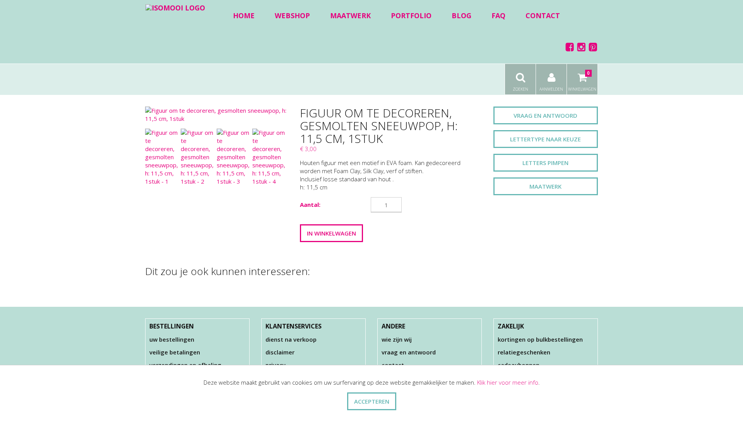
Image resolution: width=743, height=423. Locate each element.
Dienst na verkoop (291, 339)
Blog (461, 15)
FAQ (498, 15)
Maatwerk (350, 15)
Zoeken (520, 89)
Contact (543, 15)
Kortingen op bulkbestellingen (540, 339)
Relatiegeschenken (524, 352)
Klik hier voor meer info (507, 382)
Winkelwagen (582, 81)
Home (244, 15)
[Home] (175, 7)
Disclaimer (279, 352)
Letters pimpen (545, 163)
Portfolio (411, 15)
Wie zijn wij (397, 339)
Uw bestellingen (171, 339)
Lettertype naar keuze (545, 139)
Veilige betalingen (174, 352)
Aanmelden (551, 89)
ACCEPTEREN (371, 401)
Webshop (292, 15)
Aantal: (310, 204)
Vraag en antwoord (545, 115)
